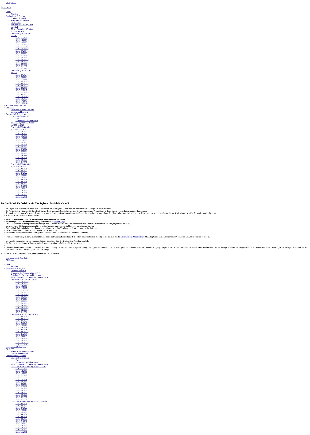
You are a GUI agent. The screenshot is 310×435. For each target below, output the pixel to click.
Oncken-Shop (59, 222)
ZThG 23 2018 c (22, 88)
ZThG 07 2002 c (22, 55)
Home (8, 12)
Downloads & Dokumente (16, 114)
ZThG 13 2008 (21, 136)
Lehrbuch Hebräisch (18, 18)
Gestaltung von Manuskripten (132, 237)
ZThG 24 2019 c (22, 86)
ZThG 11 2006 (21, 140)
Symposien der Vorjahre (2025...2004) (20, 21)
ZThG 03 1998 (21, 158)
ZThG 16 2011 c (22, 103)
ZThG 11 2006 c (22, 47)
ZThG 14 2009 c (22, 40)
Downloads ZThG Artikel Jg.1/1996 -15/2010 (21, 128)
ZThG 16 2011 (21, 197)
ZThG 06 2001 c (22, 57)
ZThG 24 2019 (21, 179)
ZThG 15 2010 (21, 131)
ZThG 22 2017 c (22, 90)
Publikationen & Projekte (15, 16)
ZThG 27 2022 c (22, 79)
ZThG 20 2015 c (22, 94)
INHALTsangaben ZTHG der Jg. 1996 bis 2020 (22, 30)
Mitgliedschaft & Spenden (16, 105)
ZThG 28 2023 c (22, 77)
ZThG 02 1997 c (22, 66)
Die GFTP (10, 108)
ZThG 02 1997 (21, 160)
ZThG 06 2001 (21, 151)
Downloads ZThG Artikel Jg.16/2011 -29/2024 (21, 165)
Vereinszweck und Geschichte (22, 110)
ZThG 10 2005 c (22, 49)
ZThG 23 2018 (21, 182)
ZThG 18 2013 (21, 192)
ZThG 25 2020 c (22, 84)
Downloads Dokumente (20, 116)
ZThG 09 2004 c (22, 51)
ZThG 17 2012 (21, 195)
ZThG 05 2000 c (22, 60)
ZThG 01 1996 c (22, 68)
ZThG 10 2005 (21, 142)
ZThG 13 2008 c (22, 42)
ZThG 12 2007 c (22, 44)
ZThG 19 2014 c (22, 97)
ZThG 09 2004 (21, 145)
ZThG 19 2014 (21, 190)
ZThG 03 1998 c (22, 64)
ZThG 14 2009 (21, 134)
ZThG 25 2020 (21, 177)
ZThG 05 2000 (21, 153)
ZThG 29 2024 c (22, 75)
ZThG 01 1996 (21, 162)
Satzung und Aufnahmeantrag (27, 121)
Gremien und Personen (19, 112)
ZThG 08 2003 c (22, 53)
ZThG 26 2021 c (22, 81)
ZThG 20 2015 (21, 188)
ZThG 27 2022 (21, 173)
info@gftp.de (11, 3)
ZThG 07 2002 (21, 149)
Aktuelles (14, 14)
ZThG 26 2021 (21, 175)
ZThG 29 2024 (21, 169)
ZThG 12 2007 (21, 138)
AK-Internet (10, 260)
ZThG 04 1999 (21, 155)
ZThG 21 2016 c (22, 92)
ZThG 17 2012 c (22, 101)
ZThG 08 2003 (21, 147)
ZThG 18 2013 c (22, 99)
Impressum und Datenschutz (16, 258)
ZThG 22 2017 (21, 184)
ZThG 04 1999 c (22, 62)
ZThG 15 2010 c (22, 38)
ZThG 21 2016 (21, 186)
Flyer (17, 118)
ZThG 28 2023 (21, 171)
